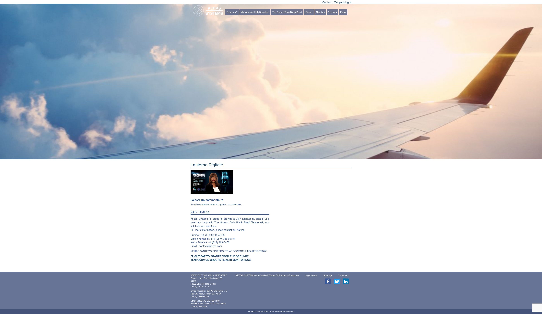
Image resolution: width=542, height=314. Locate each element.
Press (343, 12)
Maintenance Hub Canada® (255, 12)
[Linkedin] (346, 281)
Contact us (343, 275)
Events (308, 12)
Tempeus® (232, 12)
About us (320, 12)
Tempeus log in (342, 2)
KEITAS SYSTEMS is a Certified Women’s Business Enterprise (267, 275)
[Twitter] (337, 281)
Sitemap (327, 275)
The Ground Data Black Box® (287, 12)
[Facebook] (328, 281)
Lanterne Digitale (207, 165)
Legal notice (311, 275)
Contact (326, 2)
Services (332, 12)
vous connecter (208, 204)
